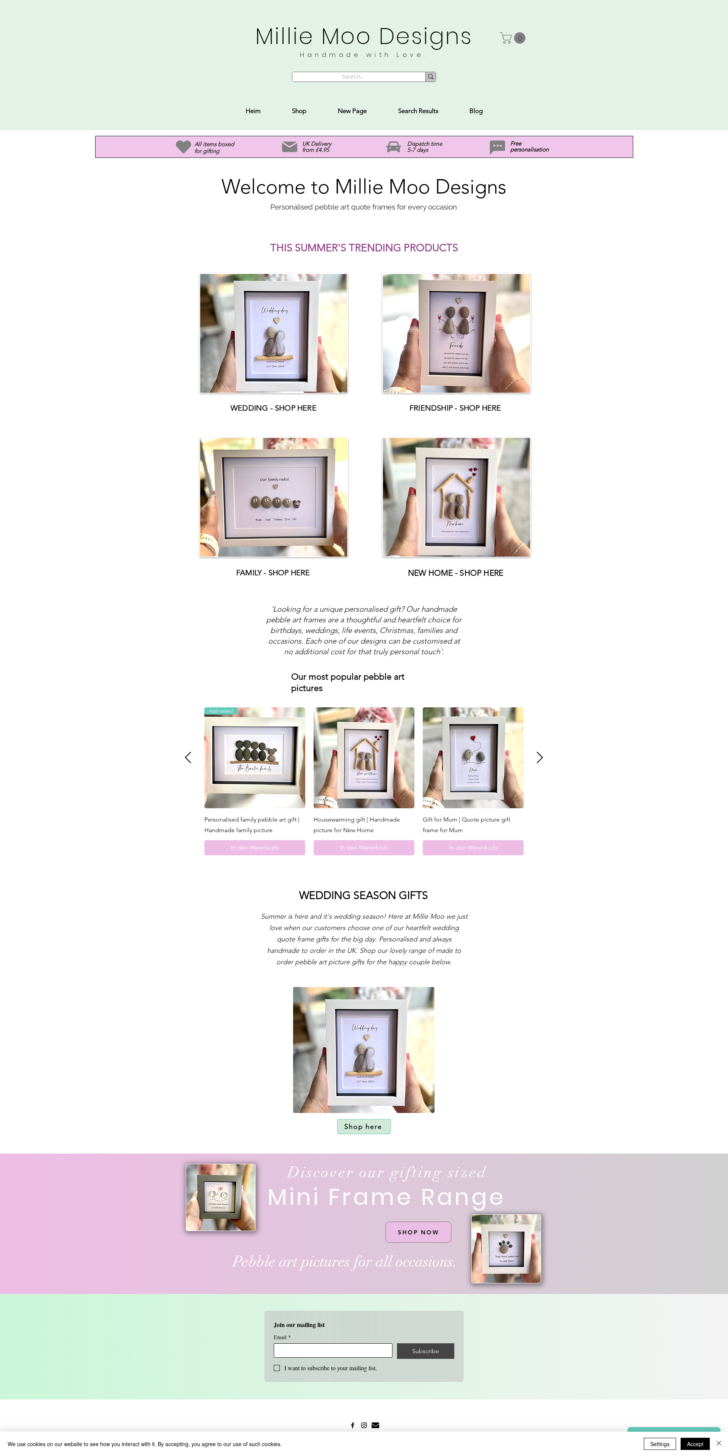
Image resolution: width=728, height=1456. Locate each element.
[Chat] (497, 147)
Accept (695, 1444)
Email (282, 1337)
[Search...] (430, 77)
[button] (514, 38)
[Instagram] (364, 1425)
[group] (364, 781)
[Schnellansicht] (364, 757)
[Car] (393, 147)
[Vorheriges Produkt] (188, 757)
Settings (660, 1444)
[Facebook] (352, 1425)
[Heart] (183, 146)
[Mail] (289, 147)
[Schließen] (718, 1444)
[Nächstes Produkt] (540, 757)
